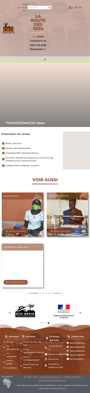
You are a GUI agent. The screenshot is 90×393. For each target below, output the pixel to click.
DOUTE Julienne (11, 196)
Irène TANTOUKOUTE (59, 196)
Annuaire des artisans (17, 231)
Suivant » (58, 293)
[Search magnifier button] (49, 7)
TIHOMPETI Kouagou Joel (16, 247)
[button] (45, 59)
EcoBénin (59, 385)
